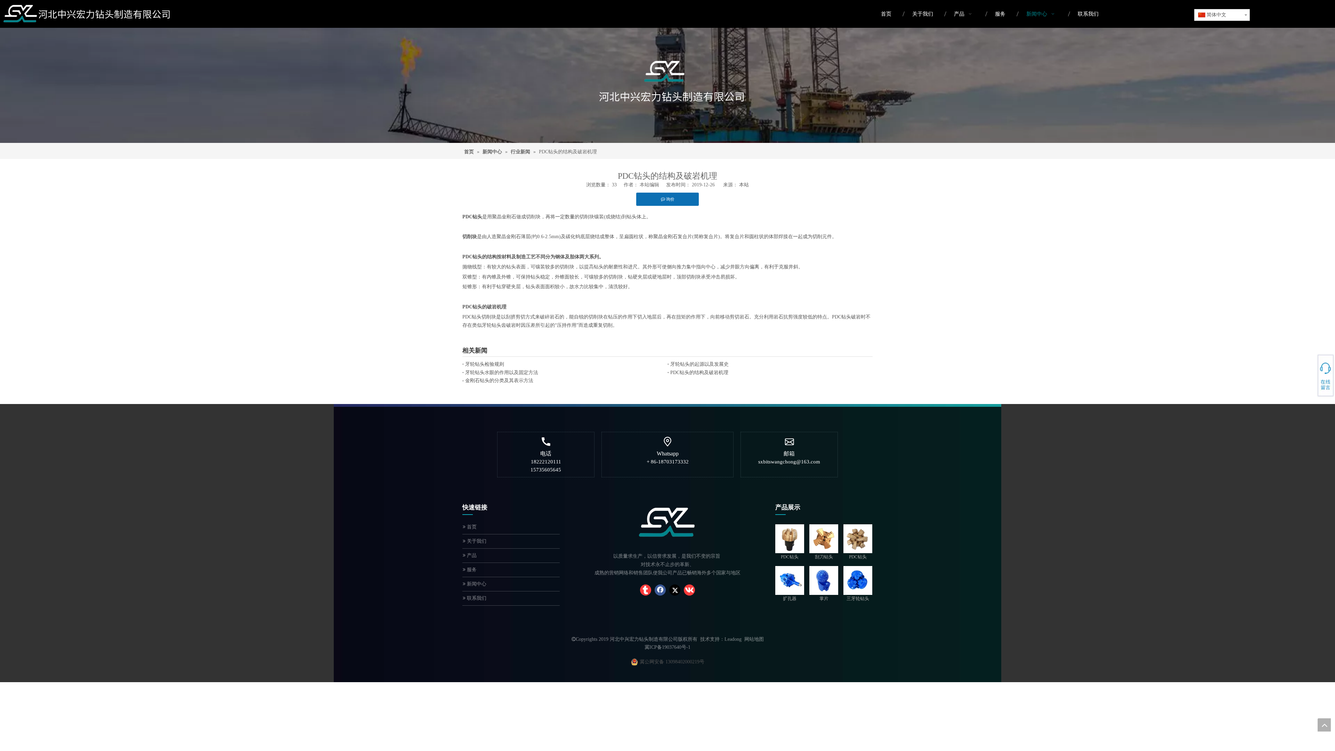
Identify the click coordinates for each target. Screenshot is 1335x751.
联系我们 (476, 598)
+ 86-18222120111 (1311, 374)
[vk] (689, 590)
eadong (735, 639)
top (1324, 725)
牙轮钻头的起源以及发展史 (699, 364)
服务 (471, 569)
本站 (744, 184)
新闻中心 (476, 584)
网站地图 (754, 639)
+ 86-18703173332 (1311, 372)
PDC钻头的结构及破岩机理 (699, 372)
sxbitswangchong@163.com (789, 462)
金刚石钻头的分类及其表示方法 (499, 380)
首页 (471, 527)
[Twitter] (674, 590)
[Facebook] (660, 590)
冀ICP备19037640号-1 (667, 647)
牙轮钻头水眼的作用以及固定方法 (501, 372)
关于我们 (476, 541)
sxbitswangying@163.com (1311, 378)
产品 (471, 555)
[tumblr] (645, 590)
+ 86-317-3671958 (1311, 370)
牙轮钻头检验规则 (484, 364)
